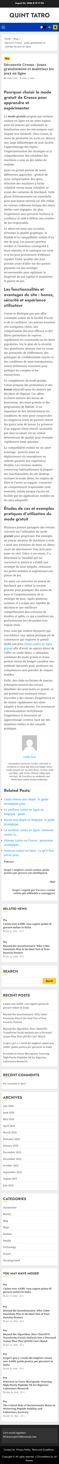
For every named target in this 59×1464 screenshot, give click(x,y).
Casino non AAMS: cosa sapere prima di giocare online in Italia (27, 925)
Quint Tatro (29, 15)
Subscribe (55, 27)
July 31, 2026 (12, 931)
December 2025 (12, 1152)
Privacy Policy (23, 1449)
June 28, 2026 (12, 1392)
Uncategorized (11, 1260)
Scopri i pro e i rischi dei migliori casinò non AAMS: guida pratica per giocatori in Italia (28, 1361)
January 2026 (10, 1145)
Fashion (7, 1234)
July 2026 (8, 1106)
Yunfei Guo (12, 78)
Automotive (9, 1207)
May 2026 (8, 1119)
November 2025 (12, 1159)
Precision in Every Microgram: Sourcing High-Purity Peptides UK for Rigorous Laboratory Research (26, 1057)
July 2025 (8, 1185)
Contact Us (9, 1449)
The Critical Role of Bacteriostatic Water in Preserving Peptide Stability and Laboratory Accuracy (29, 1409)
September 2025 (12, 1172)
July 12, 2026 (12, 1369)
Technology (9, 1247)
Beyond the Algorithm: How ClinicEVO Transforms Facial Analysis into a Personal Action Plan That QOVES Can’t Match (27, 1032)
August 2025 (10, 1178)
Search (10, 971)
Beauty (7, 1214)
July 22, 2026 (12, 1345)
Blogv (6, 1227)
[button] (3, 27)
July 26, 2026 (12, 957)
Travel (7, 1253)
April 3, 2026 (28, 78)
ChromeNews (43, 1456)
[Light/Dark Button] (43, 27)
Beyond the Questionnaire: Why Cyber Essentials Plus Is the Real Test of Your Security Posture (26, 949)
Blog (7, 58)
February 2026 (11, 1139)
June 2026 (8, 1112)
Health (7, 1240)
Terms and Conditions (43, 1449)
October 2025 (10, 1165)
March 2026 (10, 1132)
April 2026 (9, 1126)
